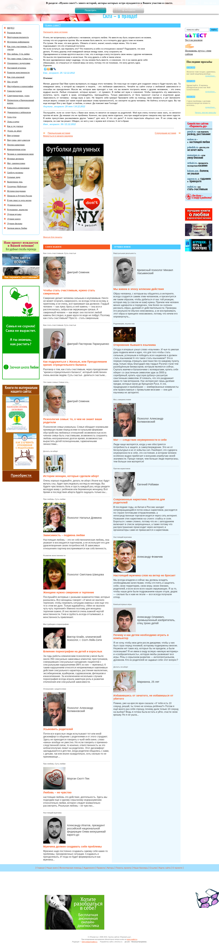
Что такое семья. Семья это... (56, 382)
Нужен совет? (53, 25)
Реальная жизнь (14, 32)
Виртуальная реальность (124, 253)
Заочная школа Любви (17, 228)
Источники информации (18, 41)
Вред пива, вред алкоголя (18, 140)
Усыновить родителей (58, 729)
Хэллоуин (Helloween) (17, 186)
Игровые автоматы (15, 158)
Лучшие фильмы (14, 223)
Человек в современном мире (20, 154)
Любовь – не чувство (57, 792)
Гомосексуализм (14, 90)
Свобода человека (15, 172)
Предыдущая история (59, 133)
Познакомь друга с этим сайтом (198, 52)
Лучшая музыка (14, 214)
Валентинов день (14, 181)
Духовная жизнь (14, 204)
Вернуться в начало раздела (58, 136)
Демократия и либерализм (19, 112)
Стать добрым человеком (18, 167)
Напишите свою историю (55, 32)
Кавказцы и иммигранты (18, 107)
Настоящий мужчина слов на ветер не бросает (144, 575)
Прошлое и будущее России (19, 195)
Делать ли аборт (50, 451)
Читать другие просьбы (205, 112)
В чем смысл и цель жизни (19, 200)
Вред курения (13, 135)
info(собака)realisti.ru (89, 942)
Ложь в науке (13, 121)
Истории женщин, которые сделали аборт (71, 476)
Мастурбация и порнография (56, 624)
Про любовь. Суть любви (54, 499)
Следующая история (165, 133)
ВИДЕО (10, 27)
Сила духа (11, 116)
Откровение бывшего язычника (134, 344)
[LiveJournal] (54, 69)
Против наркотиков (121, 469)
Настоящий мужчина (52, 813)
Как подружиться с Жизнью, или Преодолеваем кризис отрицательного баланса (75, 363)
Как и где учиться (15, 126)
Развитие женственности (54, 556)
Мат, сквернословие (122, 400)
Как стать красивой (15, 77)
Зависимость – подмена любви (64, 535)
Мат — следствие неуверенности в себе (140, 439)
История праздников (16, 191)
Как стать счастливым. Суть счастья (59, 253)
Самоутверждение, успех (18, 95)
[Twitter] (45, 69)
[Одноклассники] (48, 69)
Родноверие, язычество (124, 324)
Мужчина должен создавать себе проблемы (72, 846)
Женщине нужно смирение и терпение (68, 592)
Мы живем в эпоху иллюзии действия (138, 289)
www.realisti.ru (132, 939)
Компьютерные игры (122, 604)
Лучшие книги (14, 218)
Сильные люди (13, 177)
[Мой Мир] (51, 69)
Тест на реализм (193, 40)
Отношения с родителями (54, 689)
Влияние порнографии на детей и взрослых (72, 651)
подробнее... (210, 76)
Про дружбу (12, 81)
